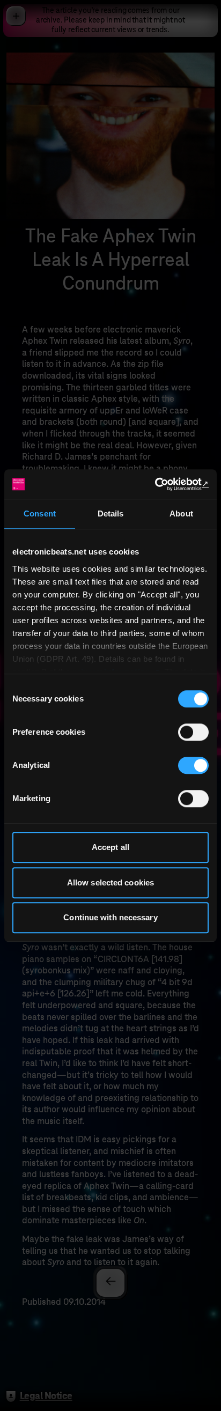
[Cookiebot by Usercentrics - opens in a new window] (162, 484)
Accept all (110, 847)
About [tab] (181, 513)
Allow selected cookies (110, 882)
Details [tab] (111, 513)
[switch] (193, 732)
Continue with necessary (110, 917)
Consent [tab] (40, 513)
